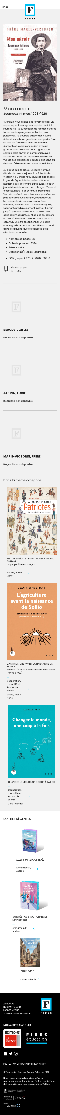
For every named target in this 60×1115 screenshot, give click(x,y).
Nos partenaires (12, 1006)
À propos (8, 1003)
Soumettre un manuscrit (17, 1013)
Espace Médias (11, 1010)
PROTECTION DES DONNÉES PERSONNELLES (24, 1063)
